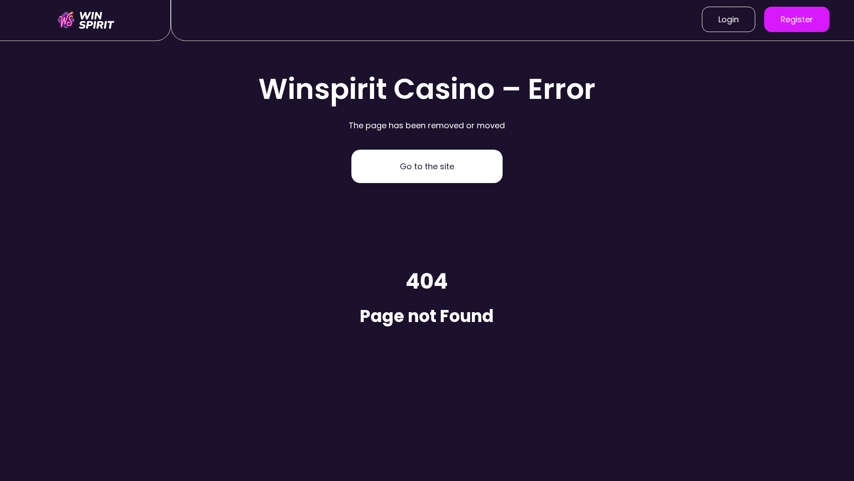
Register (797, 19)
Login (728, 19)
